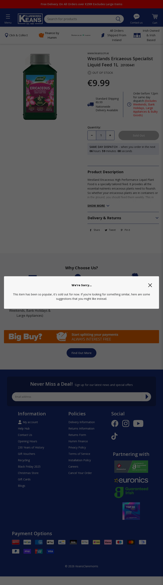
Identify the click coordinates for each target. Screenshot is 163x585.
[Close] (150, 285)
